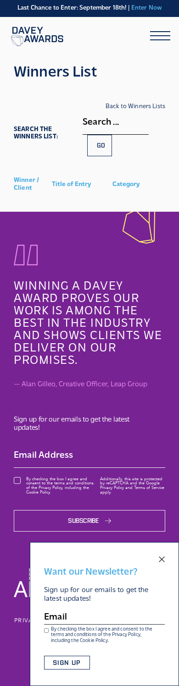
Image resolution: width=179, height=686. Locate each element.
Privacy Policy (126, 634)
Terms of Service (149, 487)
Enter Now (146, 8)
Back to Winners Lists (135, 106)
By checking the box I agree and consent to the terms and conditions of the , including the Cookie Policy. (101, 635)
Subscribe (83, 520)
